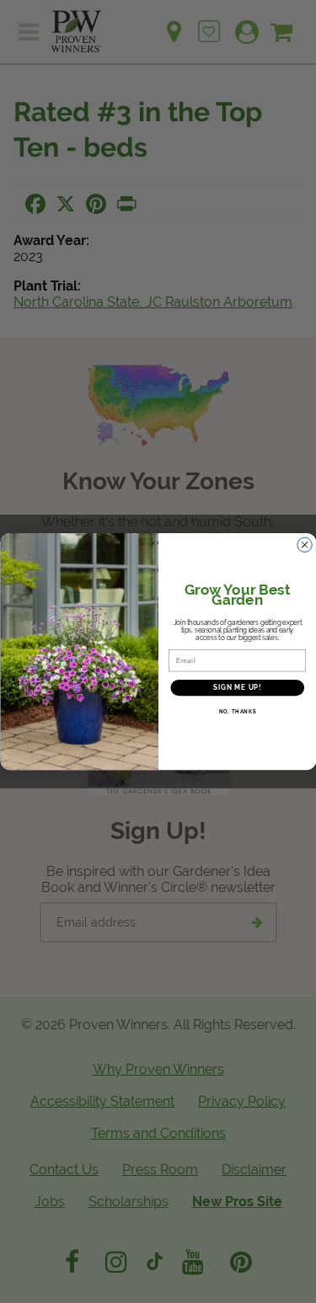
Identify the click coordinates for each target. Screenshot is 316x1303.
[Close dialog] (304, 545)
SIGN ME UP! (236, 688)
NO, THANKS (236, 712)
